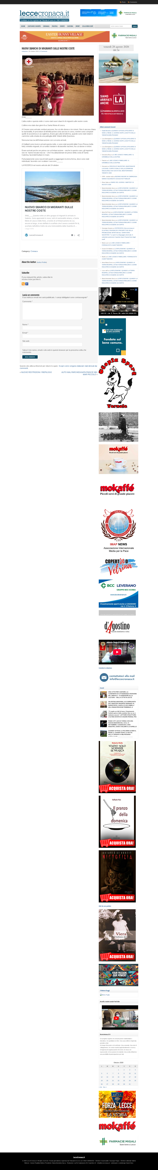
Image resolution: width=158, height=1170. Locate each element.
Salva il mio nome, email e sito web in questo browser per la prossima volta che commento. (54, 351)
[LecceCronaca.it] (44, 21)
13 (107, 1077)
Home (23, 26)
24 (129, 1080)
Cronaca (46, 26)
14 (113, 1077)
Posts (124, 2)
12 (101, 1077)
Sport (78, 26)
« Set (100, 1087)
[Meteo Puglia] (105, 995)
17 (129, 1077)
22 (118, 1080)
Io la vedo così (87, 26)
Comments (133, 2)
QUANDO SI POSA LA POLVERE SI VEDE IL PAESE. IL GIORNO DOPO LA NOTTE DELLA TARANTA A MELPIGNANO (118, 133)
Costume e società (34, 26)
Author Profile (41, 262)
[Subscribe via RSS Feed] (23, 283)
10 (129, 1073)
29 (118, 1084)
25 (135, 1080)
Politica (54, 26)
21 (113, 1080)
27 (107, 1084)
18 (135, 1077)
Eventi (62, 26)
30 (124, 1084)
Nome (25, 325)
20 (107, 1080)
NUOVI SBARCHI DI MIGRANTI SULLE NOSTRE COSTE (48, 48)
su (107, 130)
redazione (25, 51)
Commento (27, 301)
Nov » (105, 1087)
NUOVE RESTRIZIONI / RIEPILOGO (36, 372)
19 (101, 1080)
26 (101, 1084)
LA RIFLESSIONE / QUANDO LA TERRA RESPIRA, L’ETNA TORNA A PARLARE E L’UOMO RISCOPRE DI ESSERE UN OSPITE (119, 190)
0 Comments (43, 51)
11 (135, 1073)
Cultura (70, 26)
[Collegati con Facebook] (26, 283)
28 (113, 1084)
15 (118, 1077)
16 (124, 1077)
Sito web (25, 341)
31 (129, 1084)
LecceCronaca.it (79, 1157)
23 (124, 1080)
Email (25, 333)
